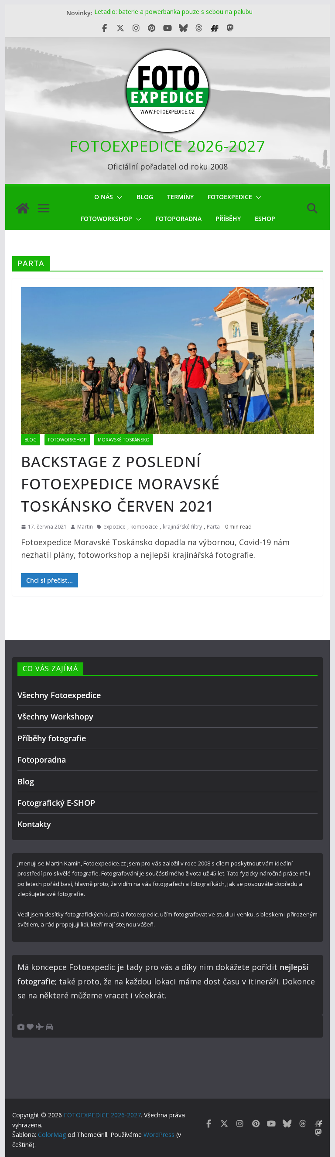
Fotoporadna (179, 218)
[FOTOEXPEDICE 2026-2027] (22, 208)
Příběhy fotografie (51, 738)
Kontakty (34, 824)
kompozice (144, 526)
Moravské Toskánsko (124, 440)
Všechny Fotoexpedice (59, 695)
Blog (145, 197)
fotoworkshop (106, 218)
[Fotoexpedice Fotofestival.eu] (214, 28)
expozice (114, 526)
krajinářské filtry (182, 526)
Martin (85, 526)
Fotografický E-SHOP (56, 802)
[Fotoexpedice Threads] (199, 28)
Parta (213, 526)
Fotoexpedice (230, 197)
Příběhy (228, 218)
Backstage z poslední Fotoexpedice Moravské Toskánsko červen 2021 (120, 483)
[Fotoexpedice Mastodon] (230, 28)
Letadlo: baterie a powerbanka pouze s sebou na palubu (173, 13)
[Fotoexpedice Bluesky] (183, 28)
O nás (103, 197)
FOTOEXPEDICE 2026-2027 (167, 146)
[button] (118, 197)
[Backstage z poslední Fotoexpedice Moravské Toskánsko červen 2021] (167, 360)
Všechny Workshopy (55, 716)
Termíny (180, 197)
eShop (265, 218)
